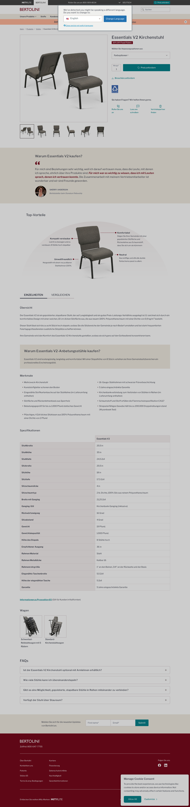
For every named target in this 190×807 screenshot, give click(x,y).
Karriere (52, 760)
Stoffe (43, 16)
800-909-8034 (89, 2)
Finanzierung (54, 765)
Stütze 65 (24, 776)
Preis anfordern (163, 2)
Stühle (38, 29)
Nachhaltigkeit (55, 776)
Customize (149, 799)
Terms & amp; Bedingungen (31, 781)
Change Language (115, 18)
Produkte (29, 29)
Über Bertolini (25, 760)
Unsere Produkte (27, 16)
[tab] (33, 295)
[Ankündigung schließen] (185, 22)
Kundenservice (56, 16)
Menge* (116, 66)
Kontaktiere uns (26, 765)
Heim (22, 29)
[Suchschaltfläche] (143, 10)
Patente (23, 771)
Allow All (132, 799)
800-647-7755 (34, 746)
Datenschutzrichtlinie (58, 771)
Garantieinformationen (58, 781)
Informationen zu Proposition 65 (36, 599)
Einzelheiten (33, 294)
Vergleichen (60, 294)
